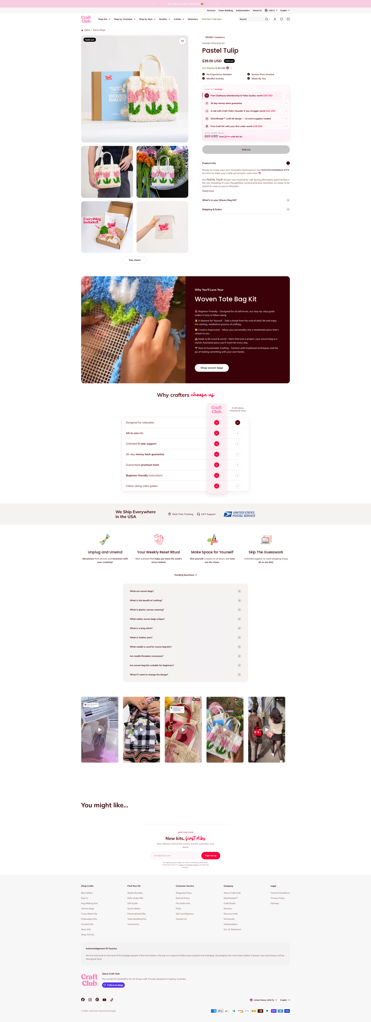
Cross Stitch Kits (89, 913)
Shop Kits (102, 19)
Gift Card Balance (184, 913)
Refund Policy (183, 898)
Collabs (177, 19)
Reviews (211, 10)
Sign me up (211, 855)
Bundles (163, 19)
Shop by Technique (123, 19)
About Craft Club (232, 892)
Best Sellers (87, 892)
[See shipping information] (231, 68)
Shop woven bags (212, 367)
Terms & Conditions (280, 892)
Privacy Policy (193, 865)
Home (87, 30)
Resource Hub (231, 913)
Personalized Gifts (136, 913)
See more (135, 260)
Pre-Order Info (183, 903)
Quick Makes (133, 908)
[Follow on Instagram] (90, 1000)
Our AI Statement (232, 929)
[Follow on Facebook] (83, 1000)
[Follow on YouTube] (104, 1000)
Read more (208, 190)
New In (84, 898)
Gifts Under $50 (135, 898)
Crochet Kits (87, 924)
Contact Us (181, 919)
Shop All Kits (87, 934)
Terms (181, 865)
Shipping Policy (183, 892)
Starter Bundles (135, 892)
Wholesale (229, 919)
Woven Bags (99, 30)
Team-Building (225, 10)
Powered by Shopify (107, 1011)
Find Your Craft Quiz (211, 19)
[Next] (217, 4)
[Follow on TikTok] (112, 1000)
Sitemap (275, 903)
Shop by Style (146, 19)
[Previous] (153, 4)
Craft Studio (230, 903)
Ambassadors (243, 10)
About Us (257, 10)
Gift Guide (132, 903)
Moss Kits (86, 929)
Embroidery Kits (89, 919)
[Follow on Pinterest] (97, 1000)
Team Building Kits (136, 919)
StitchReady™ (231, 898)
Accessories (133, 924)
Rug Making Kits (89, 903)
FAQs (178, 908)
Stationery (193, 19)
